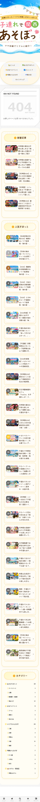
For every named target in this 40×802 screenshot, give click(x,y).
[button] (35, 468)
